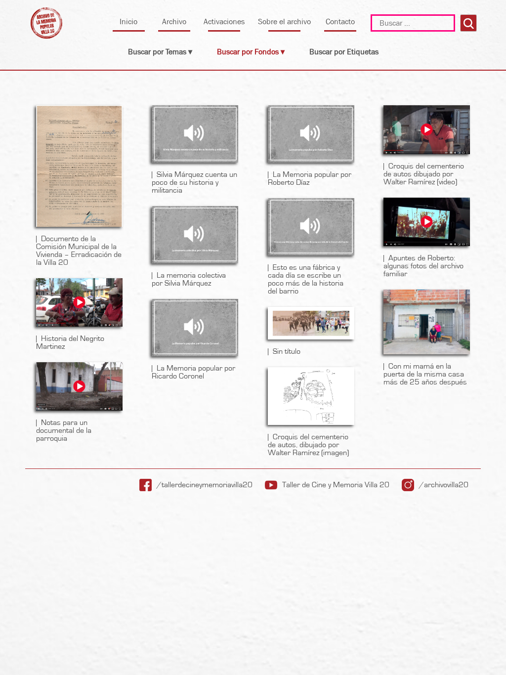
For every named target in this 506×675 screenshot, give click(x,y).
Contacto (340, 21)
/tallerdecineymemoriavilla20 (205, 485)
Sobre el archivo (284, 21)
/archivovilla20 (443, 485)
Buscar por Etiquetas (344, 51)
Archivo (174, 21)
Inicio (128, 21)
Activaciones (224, 21)
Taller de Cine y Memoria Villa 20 (335, 485)
